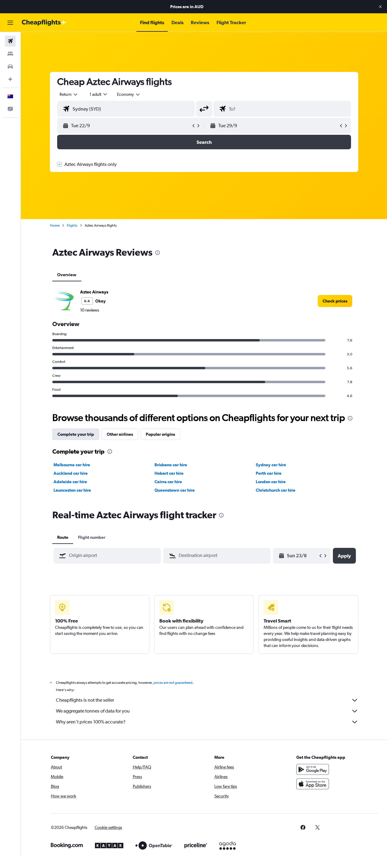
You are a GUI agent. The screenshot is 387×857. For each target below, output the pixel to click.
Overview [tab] (66, 274)
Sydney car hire (271, 464)
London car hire (271, 481)
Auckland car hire (71, 473)
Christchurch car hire (275, 490)
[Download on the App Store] (312, 783)
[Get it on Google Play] (312, 769)
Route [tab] (62, 537)
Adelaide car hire (70, 481)
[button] (380, 6)
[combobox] (69, 94)
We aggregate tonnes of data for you (93, 711)
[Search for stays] (10, 54)
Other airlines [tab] (120, 434)
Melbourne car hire (72, 464)
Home (55, 225)
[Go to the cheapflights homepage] (44, 23)
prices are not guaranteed (173, 683)
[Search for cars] (10, 66)
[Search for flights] (10, 41)
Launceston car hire (72, 490)
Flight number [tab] (91, 537)
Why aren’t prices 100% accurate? (90, 722)
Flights (72, 225)
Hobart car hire (169, 473)
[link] (335, 301)
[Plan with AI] (10, 79)
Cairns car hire (168, 481)
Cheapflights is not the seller (85, 700)
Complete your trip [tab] (75, 434)
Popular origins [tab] (160, 434)
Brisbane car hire (170, 464)
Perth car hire (268, 473)
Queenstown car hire (174, 490)
